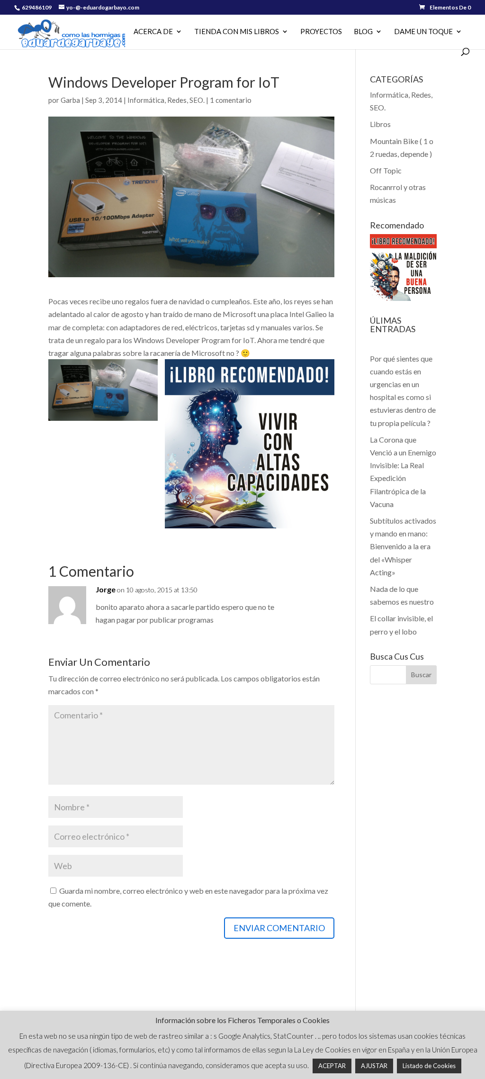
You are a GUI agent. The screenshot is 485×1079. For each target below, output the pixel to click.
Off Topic (386, 170)
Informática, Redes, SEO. (166, 100)
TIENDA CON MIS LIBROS (236, 32)
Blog (363, 32)
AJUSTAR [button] (374, 1066)
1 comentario (230, 100)
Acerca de (153, 32)
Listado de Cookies (429, 1066)
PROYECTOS (321, 32)
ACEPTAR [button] (332, 1066)
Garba (70, 100)
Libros (380, 123)
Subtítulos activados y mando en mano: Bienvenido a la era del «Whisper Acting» (403, 546)
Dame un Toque (423, 32)
